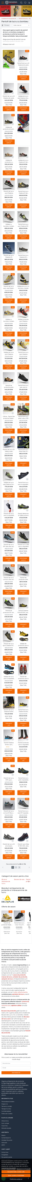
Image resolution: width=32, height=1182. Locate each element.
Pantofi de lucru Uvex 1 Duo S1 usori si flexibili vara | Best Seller (19, 924)
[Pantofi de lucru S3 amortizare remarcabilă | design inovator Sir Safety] (9, 837)
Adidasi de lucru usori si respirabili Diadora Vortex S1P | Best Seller (9, 677)
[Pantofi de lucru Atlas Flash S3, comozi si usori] (23, 442)
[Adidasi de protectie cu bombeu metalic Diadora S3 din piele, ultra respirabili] (9, 153)
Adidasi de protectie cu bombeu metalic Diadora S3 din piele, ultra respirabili (8, 161)
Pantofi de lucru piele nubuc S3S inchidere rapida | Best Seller (23, 417)
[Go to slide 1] (15, 15)
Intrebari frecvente (6, 1140)
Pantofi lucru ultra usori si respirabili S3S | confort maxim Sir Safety (23, 545)
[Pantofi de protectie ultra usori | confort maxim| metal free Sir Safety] (23, 570)
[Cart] (29, 2)
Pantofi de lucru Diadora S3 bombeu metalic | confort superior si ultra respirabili (8, 256)
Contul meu (4, 1152)
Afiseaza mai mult (8, 44)
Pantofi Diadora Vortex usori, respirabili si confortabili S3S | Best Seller (9, 744)
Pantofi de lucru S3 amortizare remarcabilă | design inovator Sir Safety (9, 845)
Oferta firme (5, 1121)
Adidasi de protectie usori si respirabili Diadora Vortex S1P (23, 644)
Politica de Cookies (6, 1113)
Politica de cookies (18, 1164)
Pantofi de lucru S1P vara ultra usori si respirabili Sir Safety (8, 545)
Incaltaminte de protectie (8, 18)
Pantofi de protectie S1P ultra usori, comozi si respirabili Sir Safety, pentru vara (8, 611)
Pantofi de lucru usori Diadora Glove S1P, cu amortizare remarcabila (23, 353)
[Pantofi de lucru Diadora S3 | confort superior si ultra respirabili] (23, 248)
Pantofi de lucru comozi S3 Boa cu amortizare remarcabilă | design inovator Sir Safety (8, 812)
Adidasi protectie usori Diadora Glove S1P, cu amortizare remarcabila (23, 320)
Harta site (4, 1142)
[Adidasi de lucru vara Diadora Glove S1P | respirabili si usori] (23, 89)
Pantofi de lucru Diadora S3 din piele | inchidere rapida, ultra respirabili (23, 192)
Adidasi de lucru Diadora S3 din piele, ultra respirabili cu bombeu (23, 161)
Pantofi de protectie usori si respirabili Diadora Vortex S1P (23, 677)
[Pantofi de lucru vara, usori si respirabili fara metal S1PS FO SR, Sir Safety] (23, 378)
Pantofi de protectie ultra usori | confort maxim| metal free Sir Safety (23, 578)
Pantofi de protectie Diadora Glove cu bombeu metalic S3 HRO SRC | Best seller (6, 924)
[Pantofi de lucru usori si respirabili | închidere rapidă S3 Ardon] (23, 475)
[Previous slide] (23, 115)
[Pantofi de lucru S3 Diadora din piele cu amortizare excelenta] (9, 89)
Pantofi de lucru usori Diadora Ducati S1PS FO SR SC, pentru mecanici (8, 192)
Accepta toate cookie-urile (16, 1172)
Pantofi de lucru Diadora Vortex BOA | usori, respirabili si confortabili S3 (9, 711)
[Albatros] (24, 902)
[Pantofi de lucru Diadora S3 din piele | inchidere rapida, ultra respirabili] (23, 184)
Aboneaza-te (16, 1072)
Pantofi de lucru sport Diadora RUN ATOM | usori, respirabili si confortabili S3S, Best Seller (9, 644)
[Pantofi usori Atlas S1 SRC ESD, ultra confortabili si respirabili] (23, 837)
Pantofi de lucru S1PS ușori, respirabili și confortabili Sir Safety (9, 779)
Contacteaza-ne (6, 1138)
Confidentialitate (6, 1111)
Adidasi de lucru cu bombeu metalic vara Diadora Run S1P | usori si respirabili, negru (23, 287)
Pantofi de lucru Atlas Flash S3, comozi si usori (23, 450)
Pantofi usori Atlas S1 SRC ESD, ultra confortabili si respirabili (23, 845)
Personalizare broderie (7, 1101)
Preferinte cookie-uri (16, 1179)
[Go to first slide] (23, 131)
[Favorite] (25, 2)
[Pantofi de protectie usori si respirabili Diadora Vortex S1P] (23, 669)
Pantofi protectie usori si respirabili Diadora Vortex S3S (23, 744)
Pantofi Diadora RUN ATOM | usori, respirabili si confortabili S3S (23, 611)
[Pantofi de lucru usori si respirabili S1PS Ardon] (9, 506)
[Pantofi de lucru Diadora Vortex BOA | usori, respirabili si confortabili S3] (9, 702)
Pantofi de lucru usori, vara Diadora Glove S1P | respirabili (8, 287)
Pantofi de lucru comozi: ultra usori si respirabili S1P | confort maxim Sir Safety (8, 578)
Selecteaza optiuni (23, 78)
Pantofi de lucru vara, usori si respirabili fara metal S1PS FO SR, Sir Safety (23, 386)
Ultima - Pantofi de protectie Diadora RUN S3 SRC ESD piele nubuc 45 (9, 417)
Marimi (3, 1135)
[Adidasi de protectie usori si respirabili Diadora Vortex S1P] (23, 636)
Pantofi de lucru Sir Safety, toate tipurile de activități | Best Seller (9, 450)
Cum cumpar (5, 1123)
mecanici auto (6, 1005)
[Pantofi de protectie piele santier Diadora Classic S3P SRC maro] (9, 378)
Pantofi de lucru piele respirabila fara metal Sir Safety (23, 779)
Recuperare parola (6, 1157)
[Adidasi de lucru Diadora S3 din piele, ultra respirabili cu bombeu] (23, 153)
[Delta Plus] (7, 902)
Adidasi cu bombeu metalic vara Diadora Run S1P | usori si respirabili (8, 320)
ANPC (3, 1145)
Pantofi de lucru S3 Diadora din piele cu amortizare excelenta (9, 97)
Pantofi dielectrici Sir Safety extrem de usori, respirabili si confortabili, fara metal (23, 514)
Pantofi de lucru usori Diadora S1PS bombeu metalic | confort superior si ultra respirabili (23, 225)
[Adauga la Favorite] (27, 60)
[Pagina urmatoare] (29, 867)
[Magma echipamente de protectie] (11, 2)
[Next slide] (28, 881)
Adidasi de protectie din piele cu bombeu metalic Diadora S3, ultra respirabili (8, 128)
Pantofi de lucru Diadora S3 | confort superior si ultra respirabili (23, 256)
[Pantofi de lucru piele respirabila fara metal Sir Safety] (23, 771)
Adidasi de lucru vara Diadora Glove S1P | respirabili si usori (23, 97)
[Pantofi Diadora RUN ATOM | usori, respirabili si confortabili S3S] (23, 603)
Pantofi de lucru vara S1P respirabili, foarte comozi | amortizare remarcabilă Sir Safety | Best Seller (23, 812)
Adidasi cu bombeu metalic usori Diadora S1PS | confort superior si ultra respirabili (8, 225)
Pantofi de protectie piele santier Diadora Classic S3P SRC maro (9, 386)
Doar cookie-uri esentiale (16, 1175)
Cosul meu (4, 1126)
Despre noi (4, 1104)
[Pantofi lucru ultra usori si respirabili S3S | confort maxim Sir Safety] (23, 537)
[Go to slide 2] (16, 15)
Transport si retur (6, 1109)
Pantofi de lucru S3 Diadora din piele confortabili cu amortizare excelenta (23, 64)
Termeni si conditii (6, 1106)
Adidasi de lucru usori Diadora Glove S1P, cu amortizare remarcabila (9, 353)
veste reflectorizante (20, 992)
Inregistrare (4, 1154)
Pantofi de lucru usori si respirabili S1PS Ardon (9, 514)
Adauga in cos (23, 464)
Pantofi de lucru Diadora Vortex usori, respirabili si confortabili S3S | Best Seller (23, 711)
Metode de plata (6, 1128)
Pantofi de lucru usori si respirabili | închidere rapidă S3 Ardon (23, 483)
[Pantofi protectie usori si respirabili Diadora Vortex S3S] (23, 735)
